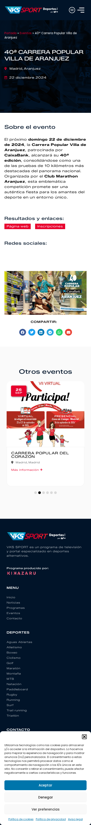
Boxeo (12, 652)
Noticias (13, 602)
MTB (10, 678)
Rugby (12, 694)
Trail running (17, 710)
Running (13, 699)
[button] (84, 737)
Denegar (45, 797)
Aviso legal (75, 819)
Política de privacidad (51, 819)
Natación (14, 684)
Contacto (14, 618)
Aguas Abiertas (19, 642)
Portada (10, 33)
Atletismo (14, 647)
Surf (10, 705)
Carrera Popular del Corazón (40, 455)
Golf (10, 663)
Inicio (11, 597)
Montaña (14, 673)
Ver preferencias (46, 809)
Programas (16, 607)
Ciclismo (14, 657)
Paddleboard (17, 689)
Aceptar (45, 785)
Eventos (26, 33)
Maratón (13, 668)
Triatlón (13, 715)
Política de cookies (21, 819)
